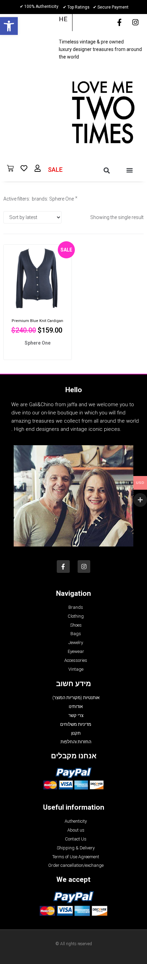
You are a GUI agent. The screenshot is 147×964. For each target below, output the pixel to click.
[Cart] (10, 168)
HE (63, 19)
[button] (9, 26)
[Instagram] (135, 22)
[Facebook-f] (119, 22)
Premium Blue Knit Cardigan (37, 321)
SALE (55, 169)
